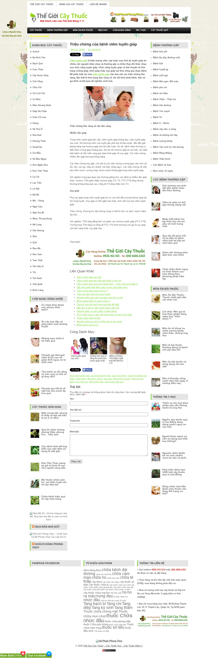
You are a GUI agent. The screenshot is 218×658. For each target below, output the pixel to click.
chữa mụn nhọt (113, 578)
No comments (94, 49)
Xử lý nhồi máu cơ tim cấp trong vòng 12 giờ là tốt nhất (104, 314)
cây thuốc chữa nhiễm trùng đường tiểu (108, 586)
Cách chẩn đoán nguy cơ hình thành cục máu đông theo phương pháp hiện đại (175, 274)
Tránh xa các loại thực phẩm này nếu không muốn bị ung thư (175, 405)
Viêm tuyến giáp (78, 60)
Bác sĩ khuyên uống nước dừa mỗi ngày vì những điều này (175, 380)
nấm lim (104, 601)
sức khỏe (108, 379)
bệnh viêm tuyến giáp (80, 376)
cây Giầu (106, 582)
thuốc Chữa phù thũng (95, 624)
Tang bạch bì (94, 604)
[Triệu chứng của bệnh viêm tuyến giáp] (109, 103)
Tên (72, 399)
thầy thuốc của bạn (122, 379)
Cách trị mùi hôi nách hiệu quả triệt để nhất (98, 304)
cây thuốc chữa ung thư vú (98, 592)
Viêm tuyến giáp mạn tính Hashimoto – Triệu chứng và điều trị (107, 284)
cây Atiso (97, 581)
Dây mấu (118, 593)
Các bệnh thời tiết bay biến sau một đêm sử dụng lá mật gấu (54, 448)
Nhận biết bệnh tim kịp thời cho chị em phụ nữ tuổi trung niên (173, 223)
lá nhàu (117, 597)
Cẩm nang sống (122, 30)
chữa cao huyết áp (103, 574)
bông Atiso (95, 570)
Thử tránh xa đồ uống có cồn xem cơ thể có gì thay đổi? (54, 374)
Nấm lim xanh (113, 601)
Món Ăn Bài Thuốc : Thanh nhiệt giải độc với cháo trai (174, 297)
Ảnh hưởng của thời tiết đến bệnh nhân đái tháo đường (174, 188)
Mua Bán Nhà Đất (47, 526)
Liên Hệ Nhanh (98, 4)
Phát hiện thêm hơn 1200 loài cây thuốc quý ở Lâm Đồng (173, 472)
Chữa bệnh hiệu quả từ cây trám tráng (53, 497)
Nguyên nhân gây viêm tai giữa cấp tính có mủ (100, 297)
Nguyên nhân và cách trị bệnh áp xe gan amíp (99, 321)
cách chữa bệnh (119, 376)
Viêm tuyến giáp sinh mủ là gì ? (92, 291)
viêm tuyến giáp (101, 74)
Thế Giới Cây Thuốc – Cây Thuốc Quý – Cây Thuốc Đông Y (113, 646)
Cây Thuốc (36, 30)
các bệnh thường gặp (101, 376)
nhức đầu (91, 600)
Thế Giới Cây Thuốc (41, 4)
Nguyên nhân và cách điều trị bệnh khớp (97, 311)
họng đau (104, 596)
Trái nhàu (98, 631)
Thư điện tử (76, 410)
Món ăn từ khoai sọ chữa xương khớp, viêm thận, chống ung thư (175, 332)
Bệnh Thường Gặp (57, 30)
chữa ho (99, 577)
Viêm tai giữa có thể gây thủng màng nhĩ (174, 203)
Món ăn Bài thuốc (83, 30)
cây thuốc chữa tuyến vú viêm (117, 589)
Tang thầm (123, 608)
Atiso (86, 570)
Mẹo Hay (103, 30)
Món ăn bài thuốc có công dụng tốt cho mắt (174, 364)
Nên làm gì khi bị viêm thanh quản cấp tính (98, 308)
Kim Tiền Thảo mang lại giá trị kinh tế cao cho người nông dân (53, 465)
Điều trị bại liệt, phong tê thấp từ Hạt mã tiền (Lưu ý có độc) (54, 415)
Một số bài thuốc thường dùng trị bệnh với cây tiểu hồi (175, 347)
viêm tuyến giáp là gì (114, 382)
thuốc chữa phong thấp (117, 621)
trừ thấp (106, 631)
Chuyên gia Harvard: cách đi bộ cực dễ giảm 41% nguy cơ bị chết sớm (53, 359)
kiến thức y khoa (95, 379)
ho (124, 592)
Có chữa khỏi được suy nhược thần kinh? (52, 307)
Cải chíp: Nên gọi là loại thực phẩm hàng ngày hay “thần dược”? (174, 315)
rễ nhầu (123, 601)
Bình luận (74, 431)
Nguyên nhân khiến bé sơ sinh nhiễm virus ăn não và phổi (174, 455)
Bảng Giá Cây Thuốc (71, 4)
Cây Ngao (115, 582)
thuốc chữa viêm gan (117, 625)
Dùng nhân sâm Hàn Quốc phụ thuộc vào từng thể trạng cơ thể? (174, 490)
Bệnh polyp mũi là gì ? (88, 325)
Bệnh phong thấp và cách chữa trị (93, 301)
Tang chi (114, 604)
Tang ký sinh (103, 608)
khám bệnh (81, 379)
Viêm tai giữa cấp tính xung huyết (93, 294)
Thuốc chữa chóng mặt (100, 611)
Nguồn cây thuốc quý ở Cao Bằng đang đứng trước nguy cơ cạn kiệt (175, 423)
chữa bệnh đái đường (105, 572)
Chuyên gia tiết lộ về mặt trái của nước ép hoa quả (53, 391)
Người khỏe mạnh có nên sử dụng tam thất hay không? (175, 438)
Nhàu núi (124, 597)
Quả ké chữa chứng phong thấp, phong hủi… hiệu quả (53, 432)
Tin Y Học (141, 30)
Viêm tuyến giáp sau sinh (89, 277)
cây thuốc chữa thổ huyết (94, 589)
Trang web (75, 421)
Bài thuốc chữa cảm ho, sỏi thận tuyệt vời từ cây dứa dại (53, 482)
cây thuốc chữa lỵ (99, 584)
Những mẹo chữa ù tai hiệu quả (52, 339)
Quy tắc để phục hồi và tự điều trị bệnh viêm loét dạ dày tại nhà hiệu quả (174, 239)
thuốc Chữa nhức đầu (107, 618)
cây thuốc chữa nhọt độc (123, 587)
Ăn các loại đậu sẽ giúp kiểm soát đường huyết (54, 324)
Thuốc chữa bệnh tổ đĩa (88, 318)
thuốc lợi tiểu (113, 627)
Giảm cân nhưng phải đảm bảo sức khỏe (175, 253)
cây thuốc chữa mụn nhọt (120, 585)
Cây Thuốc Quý (159, 30)
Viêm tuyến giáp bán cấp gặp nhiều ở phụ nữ (99, 280)
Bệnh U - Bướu (78, 49)
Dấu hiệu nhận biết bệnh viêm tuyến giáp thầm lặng (102, 287)
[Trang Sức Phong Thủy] (109, 265)
